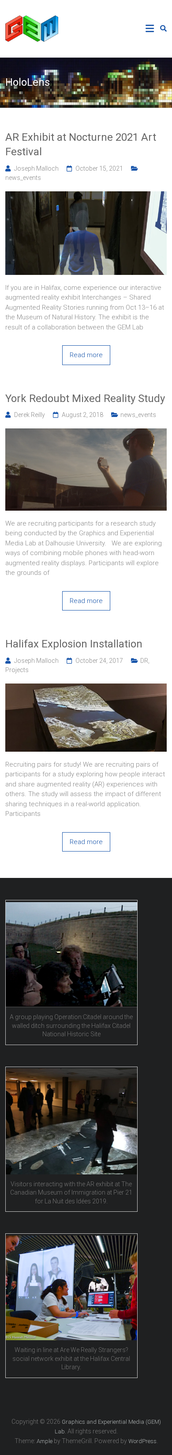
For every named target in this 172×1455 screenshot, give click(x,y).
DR (144, 660)
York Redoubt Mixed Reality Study (85, 398)
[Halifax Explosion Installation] (86, 688)
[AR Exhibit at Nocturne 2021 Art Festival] (86, 196)
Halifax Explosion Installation (73, 644)
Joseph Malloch (36, 168)
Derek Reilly (29, 414)
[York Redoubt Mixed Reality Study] (86, 433)
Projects (17, 669)
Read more (86, 355)
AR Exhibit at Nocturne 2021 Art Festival (80, 144)
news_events (23, 177)
